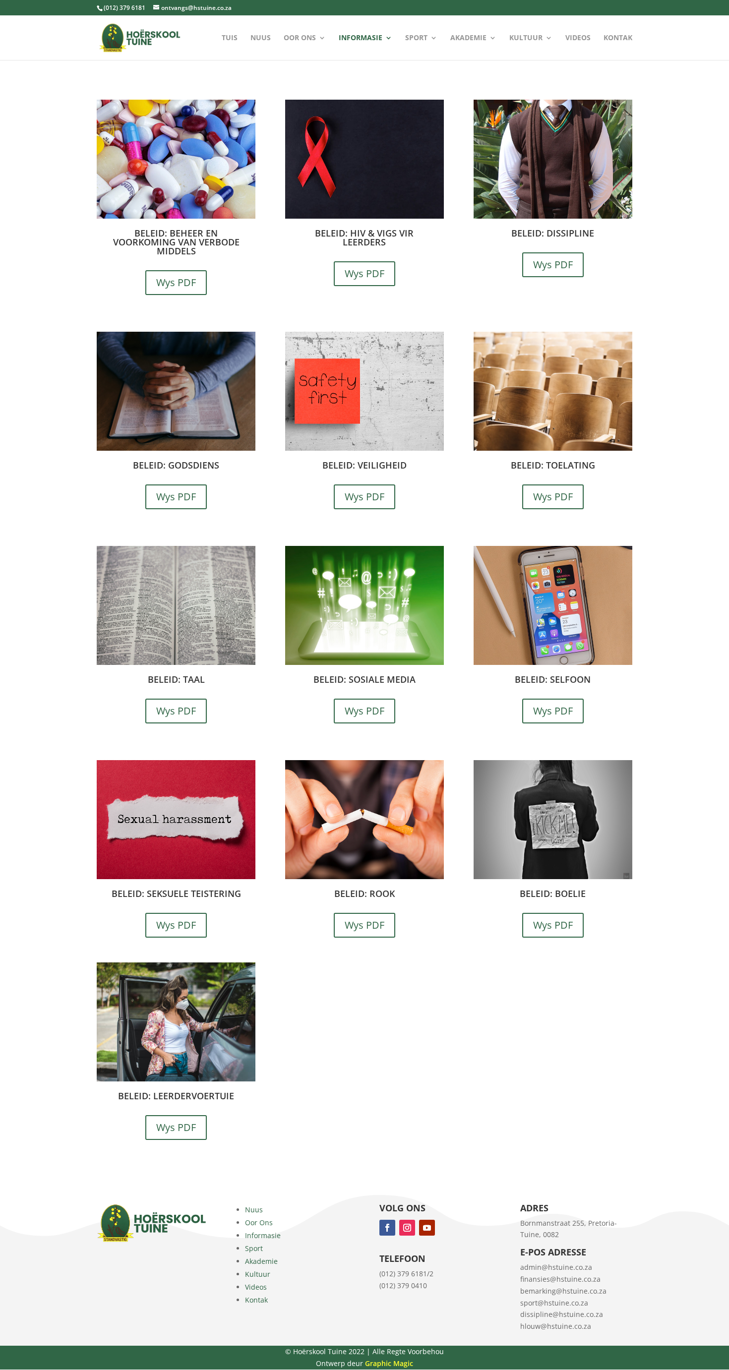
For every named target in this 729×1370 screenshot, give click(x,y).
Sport (416, 38)
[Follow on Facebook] (387, 1228)
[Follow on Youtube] (427, 1228)
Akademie (468, 38)
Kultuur (526, 38)
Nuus (260, 38)
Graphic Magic (389, 1363)
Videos (578, 38)
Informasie (360, 38)
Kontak (618, 38)
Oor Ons (300, 38)
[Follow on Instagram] (407, 1228)
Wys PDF (176, 282)
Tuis (230, 38)
